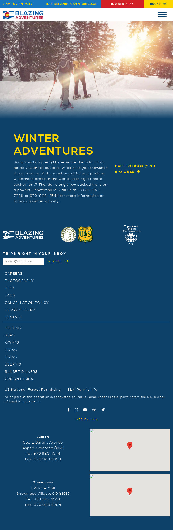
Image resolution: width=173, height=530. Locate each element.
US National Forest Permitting (33, 390)
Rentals (13, 317)
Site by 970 (86, 419)
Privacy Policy (20, 310)
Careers (13, 273)
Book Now (158, 4)
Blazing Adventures (23, 15)
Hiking (11, 350)
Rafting (13, 328)
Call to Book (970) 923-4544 (135, 169)
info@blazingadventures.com (72, 4)
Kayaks (12, 342)
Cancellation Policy (27, 303)
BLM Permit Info (82, 390)
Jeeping (13, 364)
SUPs (10, 335)
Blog (10, 288)
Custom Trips (19, 379)
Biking (11, 357)
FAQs (10, 295)
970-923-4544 (122, 4)
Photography (19, 281)
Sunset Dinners (21, 372)
